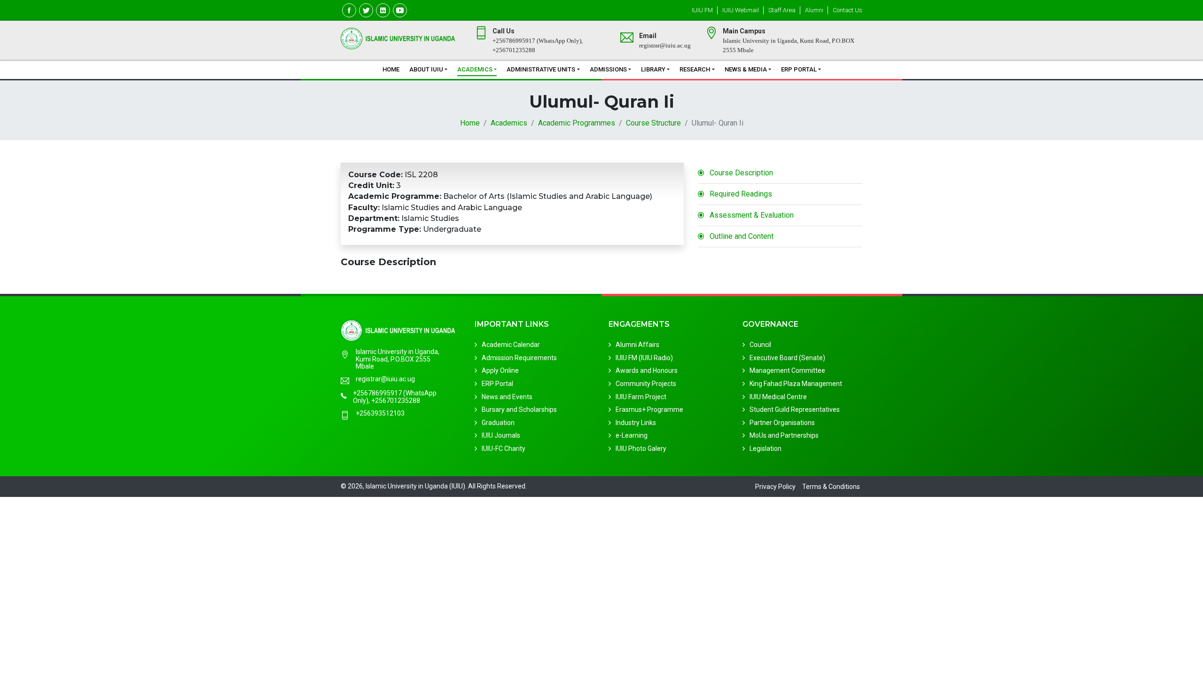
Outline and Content (741, 236)
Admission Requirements (519, 358)
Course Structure (653, 122)
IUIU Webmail (740, 10)
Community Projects (646, 383)
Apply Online (500, 370)
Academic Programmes (576, 122)
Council (760, 344)
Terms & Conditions (831, 486)
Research (695, 69)
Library (653, 69)
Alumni (814, 10)
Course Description (741, 172)
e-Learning (632, 435)
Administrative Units (541, 69)
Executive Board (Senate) (787, 358)
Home (391, 69)
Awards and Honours (647, 370)
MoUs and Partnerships (784, 435)
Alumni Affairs (637, 344)
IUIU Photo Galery (641, 448)
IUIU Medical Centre (778, 397)
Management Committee (787, 370)
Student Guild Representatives (795, 409)
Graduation (498, 422)
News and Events (507, 397)
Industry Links (636, 422)
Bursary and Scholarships (519, 409)
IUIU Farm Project (641, 397)
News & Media (746, 69)
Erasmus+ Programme (649, 409)
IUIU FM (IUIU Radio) (644, 358)
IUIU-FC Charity (503, 448)
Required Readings (741, 193)
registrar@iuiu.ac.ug (385, 379)
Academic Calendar (511, 344)
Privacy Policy (775, 486)
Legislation (765, 448)
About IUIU (426, 69)
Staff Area (782, 10)
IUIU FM (702, 10)
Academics (474, 69)
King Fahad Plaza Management (796, 383)
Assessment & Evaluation (752, 215)
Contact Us (847, 10)
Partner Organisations (782, 422)
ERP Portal (799, 69)
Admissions (608, 69)
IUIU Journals (501, 435)
